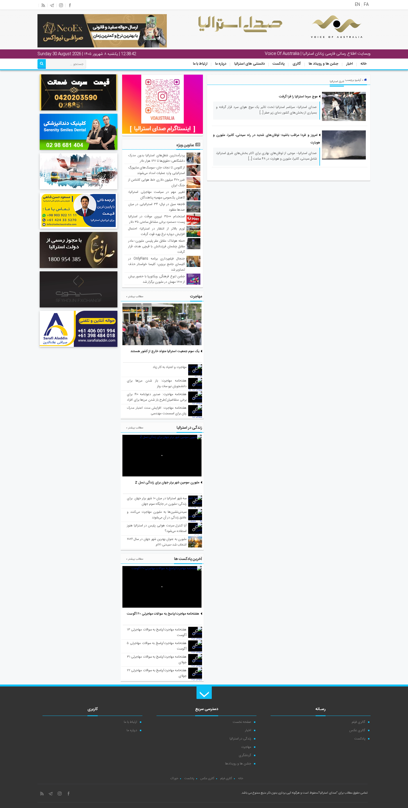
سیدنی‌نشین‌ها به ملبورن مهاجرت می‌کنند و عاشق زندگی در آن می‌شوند (157, 514)
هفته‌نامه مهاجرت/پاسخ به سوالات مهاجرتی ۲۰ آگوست (163, 614)
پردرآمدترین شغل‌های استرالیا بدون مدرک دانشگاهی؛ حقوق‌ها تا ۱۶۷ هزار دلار (156, 158)
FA (366, 4)
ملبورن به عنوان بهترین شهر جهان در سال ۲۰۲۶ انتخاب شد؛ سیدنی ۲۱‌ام (157, 541)
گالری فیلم (358, 722)
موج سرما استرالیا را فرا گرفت (298, 96)
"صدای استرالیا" (328, 793)
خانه (364, 64)
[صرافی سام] (78, 268)
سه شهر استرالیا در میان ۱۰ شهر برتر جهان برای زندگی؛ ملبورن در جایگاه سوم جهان (157, 501)
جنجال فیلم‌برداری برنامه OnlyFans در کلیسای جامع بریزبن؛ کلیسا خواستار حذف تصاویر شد (156, 264)
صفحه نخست (242, 722)
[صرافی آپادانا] (78, 111)
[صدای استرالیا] (329, 42)
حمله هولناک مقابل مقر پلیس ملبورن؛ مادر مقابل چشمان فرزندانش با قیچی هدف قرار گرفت (156, 246)
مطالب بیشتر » (134, 296)
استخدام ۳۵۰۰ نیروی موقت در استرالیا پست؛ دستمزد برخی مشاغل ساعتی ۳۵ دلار (156, 219)
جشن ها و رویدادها (238, 763)
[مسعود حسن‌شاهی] (78, 229)
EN (357, 4)
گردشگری (245, 755)
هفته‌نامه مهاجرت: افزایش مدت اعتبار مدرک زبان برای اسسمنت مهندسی (157, 410)
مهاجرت (246, 747)
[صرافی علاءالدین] (78, 347)
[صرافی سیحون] (78, 308)
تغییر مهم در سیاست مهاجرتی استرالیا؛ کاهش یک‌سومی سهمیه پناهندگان (156, 194)
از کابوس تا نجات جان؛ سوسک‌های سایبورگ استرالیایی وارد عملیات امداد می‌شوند (156, 170)
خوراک (174, 778)
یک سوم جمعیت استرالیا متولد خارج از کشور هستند (164, 351)
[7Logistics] (78, 190)
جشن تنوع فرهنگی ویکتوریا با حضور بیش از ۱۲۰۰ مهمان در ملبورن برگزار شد (156, 279)
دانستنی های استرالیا (249, 64)
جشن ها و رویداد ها (323, 64)
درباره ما (220, 64)
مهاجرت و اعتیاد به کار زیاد (170, 367)
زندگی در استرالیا (240, 738)
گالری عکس (357, 730)
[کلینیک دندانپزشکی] (78, 150)
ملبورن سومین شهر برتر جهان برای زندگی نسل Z (167, 482)
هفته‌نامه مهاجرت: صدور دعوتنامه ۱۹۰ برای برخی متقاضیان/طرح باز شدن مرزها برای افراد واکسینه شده (157, 400)
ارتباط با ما (200, 64)
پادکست (278, 64)
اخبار (349, 64)
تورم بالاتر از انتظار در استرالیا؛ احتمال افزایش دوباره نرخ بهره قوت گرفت (156, 231)
